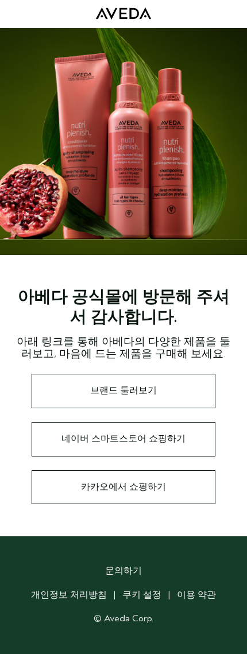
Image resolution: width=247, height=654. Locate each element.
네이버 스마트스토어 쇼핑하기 (123, 439)
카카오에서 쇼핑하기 (123, 487)
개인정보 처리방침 (69, 595)
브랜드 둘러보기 (123, 390)
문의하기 (123, 571)
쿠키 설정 (141, 595)
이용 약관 (196, 595)
